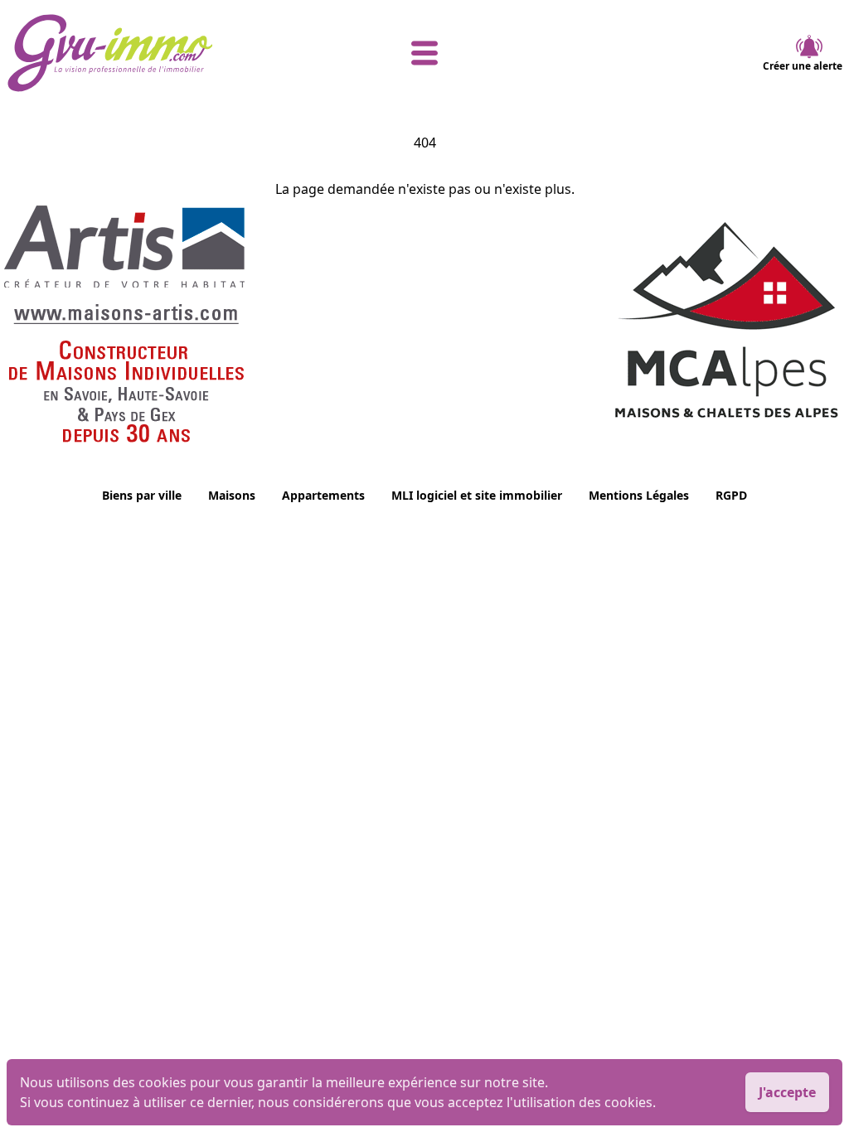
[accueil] (146, 53)
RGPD (731, 495)
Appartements (323, 495)
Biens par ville (142, 495)
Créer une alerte (802, 66)
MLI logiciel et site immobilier (476, 495)
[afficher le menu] (424, 53)
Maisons (231, 495)
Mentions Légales (639, 495)
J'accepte (787, 1092)
